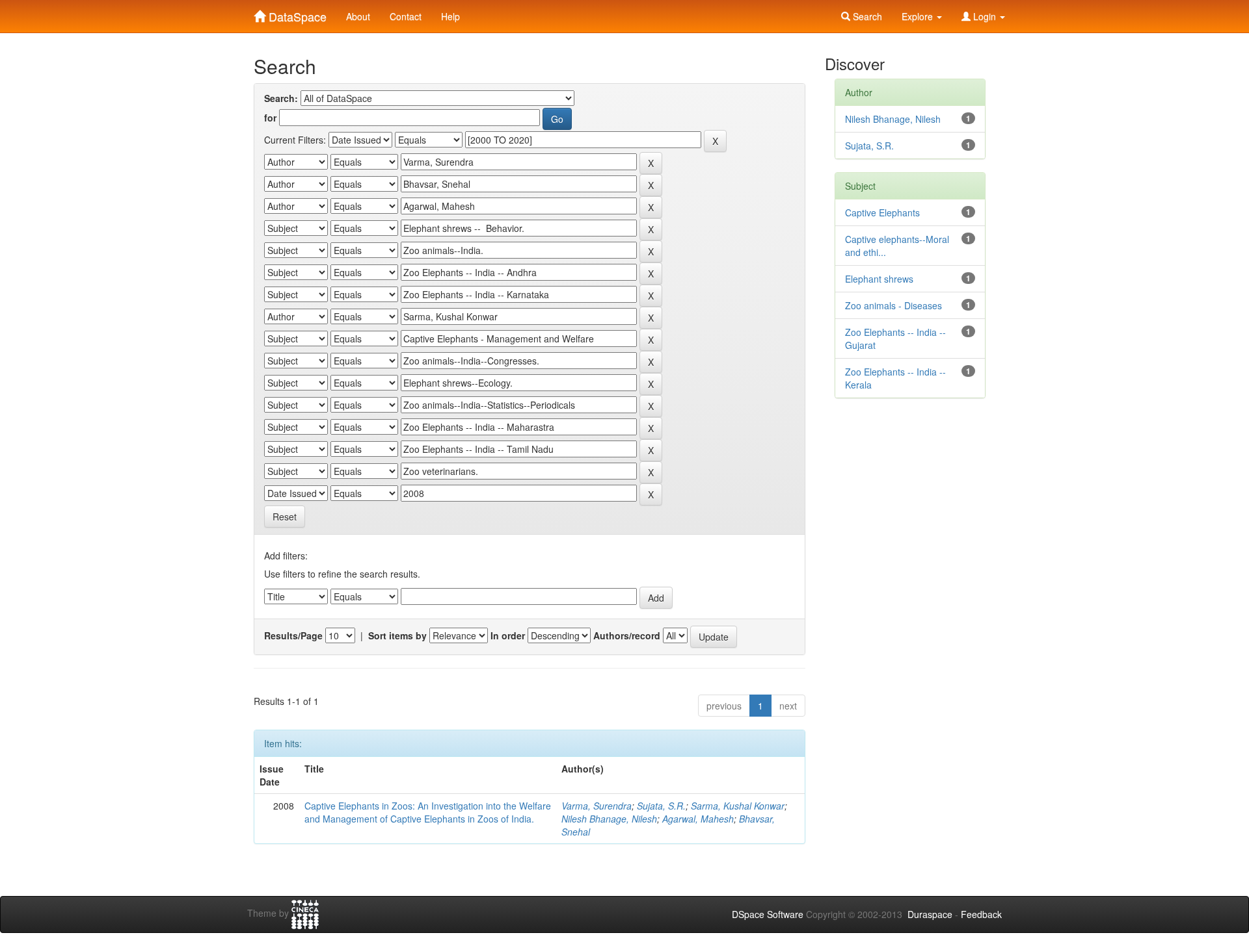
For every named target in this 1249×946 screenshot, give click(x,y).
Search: (281, 98)
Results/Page (293, 635)
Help (450, 16)
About (358, 16)
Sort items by (397, 635)
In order (507, 635)
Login (985, 16)
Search (866, 16)
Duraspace (929, 914)
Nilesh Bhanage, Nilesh (609, 818)
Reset (285, 516)
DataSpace (296, 13)
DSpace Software (767, 914)
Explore (918, 16)
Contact (406, 16)
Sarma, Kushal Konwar (738, 805)
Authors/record (626, 635)
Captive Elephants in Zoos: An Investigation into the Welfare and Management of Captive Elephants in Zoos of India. (427, 812)
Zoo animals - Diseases (893, 305)
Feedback (981, 914)
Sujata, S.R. (661, 805)
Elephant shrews (879, 278)
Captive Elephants (882, 212)
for (270, 117)
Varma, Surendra (596, 805)
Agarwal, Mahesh (698, 818)
